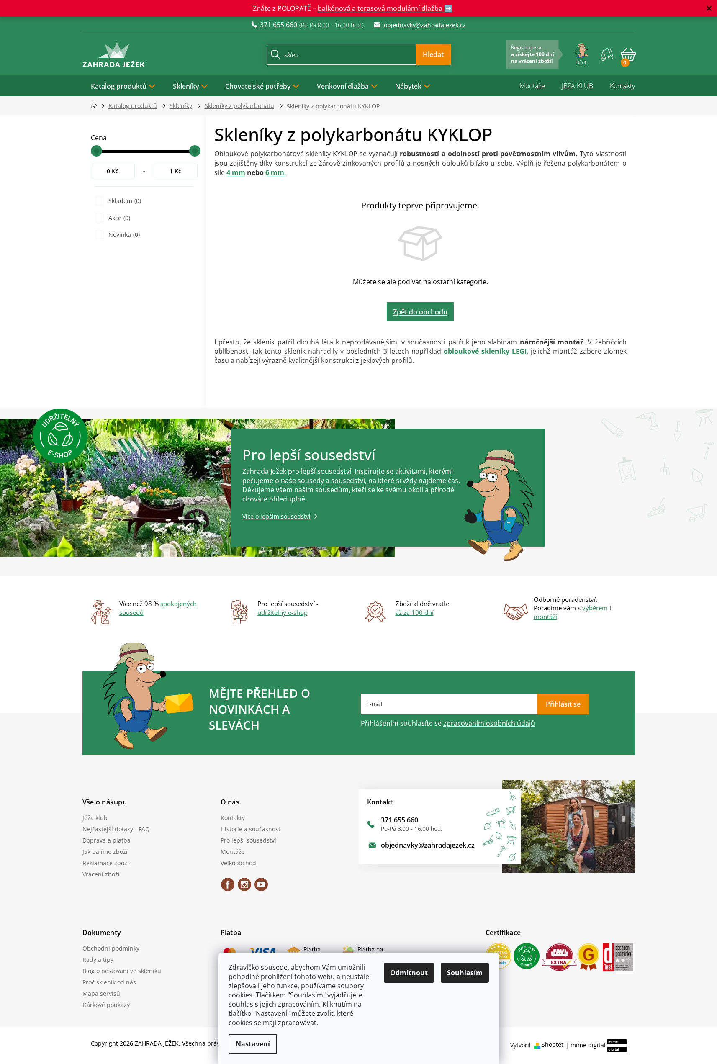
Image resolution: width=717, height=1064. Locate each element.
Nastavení (253, 1044)
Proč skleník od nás (109, 982)
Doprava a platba (106, 840)
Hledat (433, 54)
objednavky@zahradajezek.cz (428, 845)
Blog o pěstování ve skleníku (121, 971)
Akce (118, 218)
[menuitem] (123, 85)
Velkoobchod (238, 863)
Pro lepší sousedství (248, 840)
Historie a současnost (250, 829)
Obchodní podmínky (110, 948)
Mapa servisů (101, 993)
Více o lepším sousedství (276, 516)
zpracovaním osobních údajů (489, 723)
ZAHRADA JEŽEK (227, 887)
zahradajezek (244, 887)
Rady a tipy (97, 960)
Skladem (123, 201)
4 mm (235, 172)
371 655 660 (399, 820)
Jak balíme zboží (105, 852)
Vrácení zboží (101, 874)
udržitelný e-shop (282, 612)
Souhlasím (465, 972)
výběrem (595, 608)
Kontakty (622, 85)
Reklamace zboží (105, 863)
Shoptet (552, 1045)
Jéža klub (95, 818)
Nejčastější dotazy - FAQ (116, 829)
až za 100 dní (415, 612)
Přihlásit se (563, 704)
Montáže (532, 85)
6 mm (274, 172)
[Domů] (96, 106)
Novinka (123, 235)
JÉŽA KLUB (577, 85)
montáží (545, 616)
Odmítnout (409, 972)
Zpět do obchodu (420, 311)
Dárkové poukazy (106, 1005)
